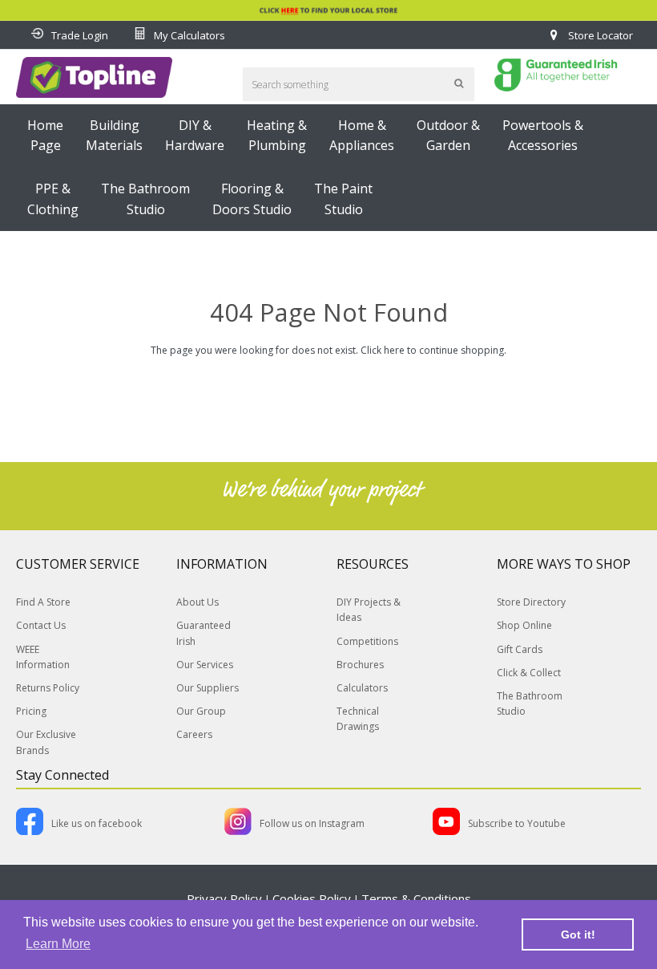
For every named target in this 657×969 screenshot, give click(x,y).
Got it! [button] (578, 934)
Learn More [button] (58, 944)
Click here (383, 350)
